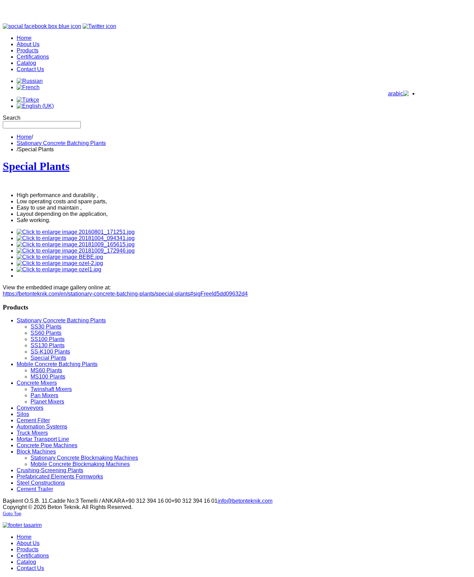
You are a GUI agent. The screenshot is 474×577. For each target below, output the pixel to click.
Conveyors (30, 408)
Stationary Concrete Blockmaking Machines (84, 458)
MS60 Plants (46, 370)
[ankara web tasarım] (22, 525)
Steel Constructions (41, 483)
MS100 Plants (48, 377)
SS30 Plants (46, 327)
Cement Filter (33, 420)
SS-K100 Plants (50, 352)
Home (24, 137)
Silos (23, 414)
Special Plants (36, 166)
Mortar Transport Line (43, 439)
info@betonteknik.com (245, 501)
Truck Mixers (32, 433)
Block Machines (36, 452)
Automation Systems (42, 427)
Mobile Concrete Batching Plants (57, 364)
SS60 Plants (46, 333)
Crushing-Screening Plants (50, 470)
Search (11, 118)
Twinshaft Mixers (51, 389)
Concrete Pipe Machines (47, 445)
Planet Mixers (47, 402)
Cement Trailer (35, 489)
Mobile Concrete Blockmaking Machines (80, 464)
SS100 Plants (48, 339)
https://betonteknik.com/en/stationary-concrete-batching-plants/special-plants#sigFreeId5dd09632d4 (125, 294)
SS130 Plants (48, 345)
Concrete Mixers (37, 383)
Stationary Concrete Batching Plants (61, 143)
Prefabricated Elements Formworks (60, 477)
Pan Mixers (44, 395)
